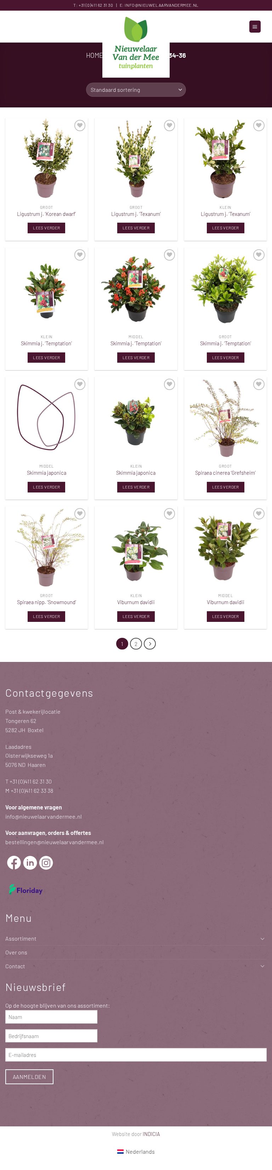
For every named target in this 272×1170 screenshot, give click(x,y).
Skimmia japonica (46, 472)
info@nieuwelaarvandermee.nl (161, 4)
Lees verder (46, 227)
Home (94, 55)
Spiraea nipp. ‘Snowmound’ (46, 602)
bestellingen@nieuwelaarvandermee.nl (54, 841)
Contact (15, 966)
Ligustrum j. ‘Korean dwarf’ (46, 214)
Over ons (16, 952)
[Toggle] (262, 938)
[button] (255, 26)
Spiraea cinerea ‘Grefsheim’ (225, 472)
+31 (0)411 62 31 (93, 4)
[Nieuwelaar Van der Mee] (136, 44)
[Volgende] (150, 644)
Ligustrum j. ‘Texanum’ (136, 214)
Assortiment (20, 938)
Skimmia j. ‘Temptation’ (46, 343)
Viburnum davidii (136, 602)
